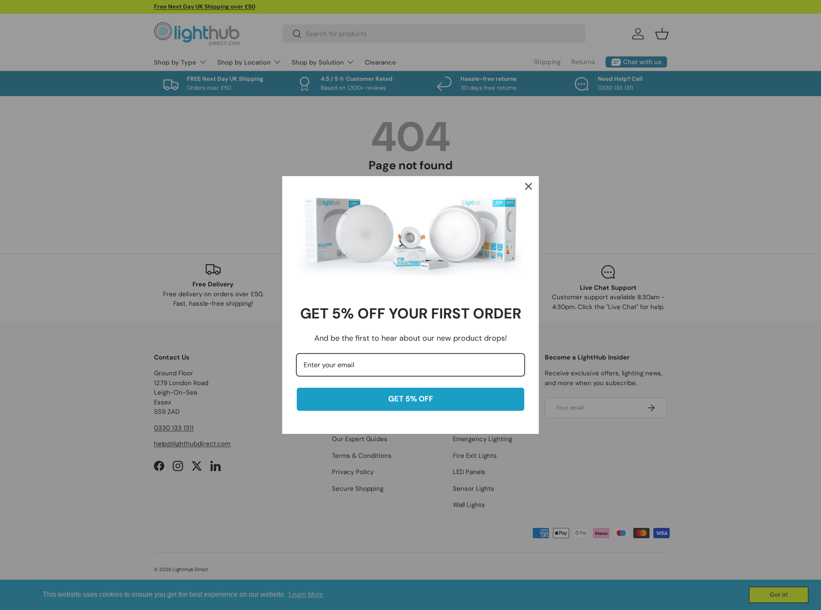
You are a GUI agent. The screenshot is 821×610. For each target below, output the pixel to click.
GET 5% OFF (410, 399)
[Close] (528, 186)
